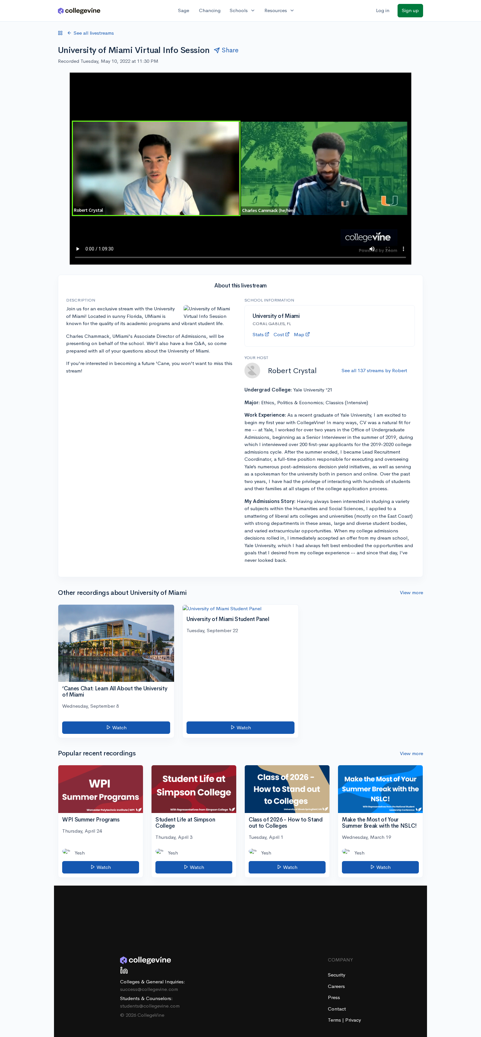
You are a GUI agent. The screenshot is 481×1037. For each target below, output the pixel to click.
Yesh (80, 853)
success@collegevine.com (149, 989)
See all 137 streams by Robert (374, 370)
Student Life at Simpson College (185, 822)
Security (336, 975)
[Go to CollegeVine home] (79, 10)
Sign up (410, 10)
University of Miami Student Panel (228, 619)
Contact (337, 1009)
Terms (335, 1020)
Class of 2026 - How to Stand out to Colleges (285, 822)
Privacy (353, 1020)
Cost (279, 334)
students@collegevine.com (150, 1006)
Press (334, 997)
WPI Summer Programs (91, 819)
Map (299, 334)
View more (411, 592)
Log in (382, 10)
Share (230, 50)
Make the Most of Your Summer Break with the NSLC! (379, 822)
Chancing (210, 10)
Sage (183, 10)
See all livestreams (94, 33)
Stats (258, 334)
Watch (119, 727)
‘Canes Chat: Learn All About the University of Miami (114, 691)
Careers (336, 986)
